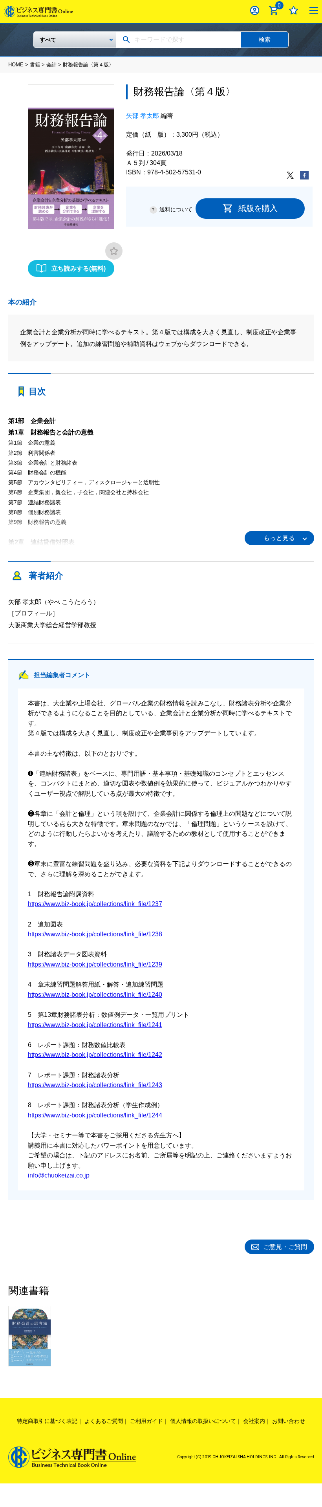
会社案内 (254, 1421)
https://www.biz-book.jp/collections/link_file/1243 (95, 1085)
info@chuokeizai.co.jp (59, 1175)
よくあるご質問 (103, 1421)
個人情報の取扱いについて (203, 1421)
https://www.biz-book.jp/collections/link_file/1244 (95, 1115)
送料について (175, 209)
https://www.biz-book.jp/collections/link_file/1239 (95, 964)
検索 (265, 39)
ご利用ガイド (146, 1421)
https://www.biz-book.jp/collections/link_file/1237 (95, 904)
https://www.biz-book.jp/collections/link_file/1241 (95, 1025)
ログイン (254, 10)
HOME (16, 65)
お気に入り (293, 10)
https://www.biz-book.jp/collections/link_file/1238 (95, 934)
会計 (51, 65)
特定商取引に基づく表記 (47, 1421)
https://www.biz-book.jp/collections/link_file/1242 (95, 1054)
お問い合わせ (288, 1421)
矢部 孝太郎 (142, 115)
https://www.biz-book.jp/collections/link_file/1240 (95, 994)
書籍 (35, 65)
